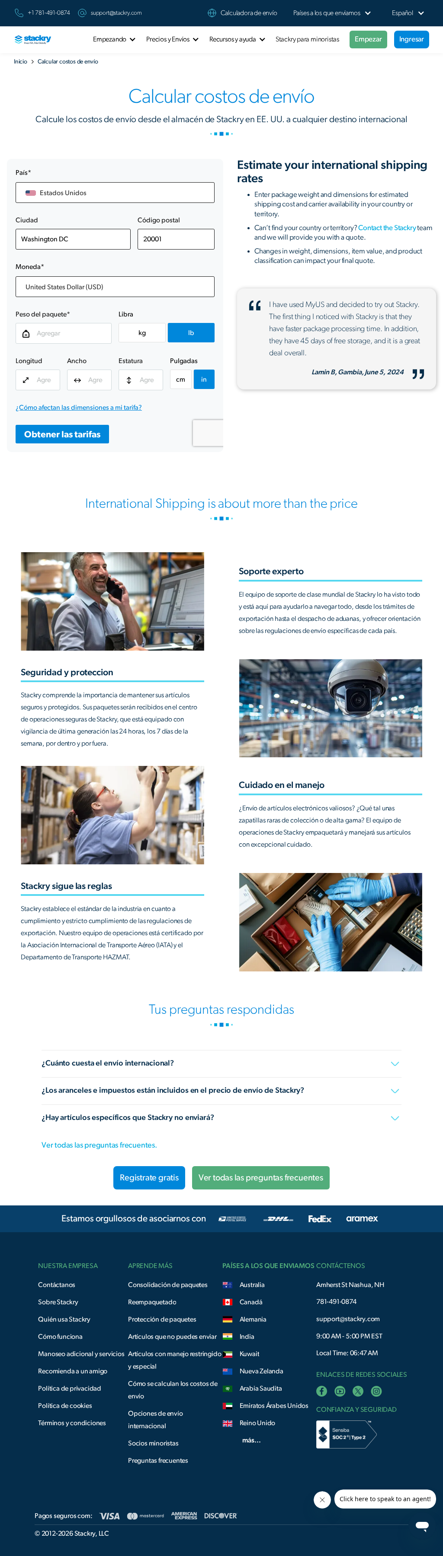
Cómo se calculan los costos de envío (173, 1390)
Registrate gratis (149, 1177)
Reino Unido (258, 1423)
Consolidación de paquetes (168, 1284)
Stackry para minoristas (307, 39)
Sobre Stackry (58, 1302)
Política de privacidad (69, 1388)
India (247, 1336)
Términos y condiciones (72, 1423)
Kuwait (250, 1353)
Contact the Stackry (387, 227)
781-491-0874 (336, 1301)
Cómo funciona (60, 1336)
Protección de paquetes (162, 1319)
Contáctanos (56, 1284)
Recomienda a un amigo (72, 1371)
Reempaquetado (152, 1302)
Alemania (253, 1319)
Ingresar (411, 39)
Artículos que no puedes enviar (172, 1336)
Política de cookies (65, 1405)
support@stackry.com (116, 13)
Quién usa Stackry (64, 1319)
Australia (252, 1284)
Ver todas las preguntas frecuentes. (99, 1145)
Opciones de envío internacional (155, 1419)
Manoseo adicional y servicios (81, 1353)
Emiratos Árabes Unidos (274, 1405)
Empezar (368, 39)
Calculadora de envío (249, 12)
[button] (326, 13)
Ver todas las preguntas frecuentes (261, 1177)
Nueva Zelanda (261, 1371)
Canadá (251, 1302)
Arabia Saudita (261, 1388)
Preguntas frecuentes (158, 1460)
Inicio (20, 62)
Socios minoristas (153, 1443)
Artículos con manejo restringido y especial (174, 1360)
